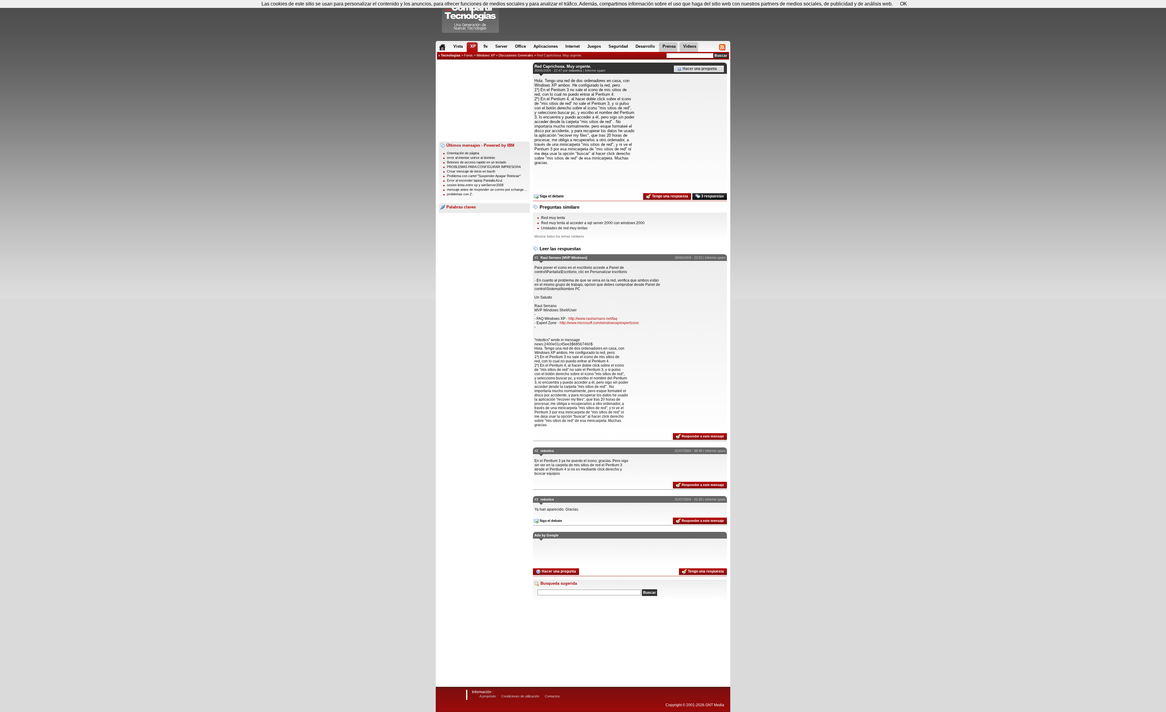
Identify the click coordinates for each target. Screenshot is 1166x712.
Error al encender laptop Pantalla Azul (474, 180)
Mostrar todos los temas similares (559, 236)
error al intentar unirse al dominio (471, 157)
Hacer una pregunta (699, 69)
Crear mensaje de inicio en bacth (471, 171)
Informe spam (595, 70)
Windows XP (485, 55)
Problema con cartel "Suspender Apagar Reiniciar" (484, 176)
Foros (468, 55)
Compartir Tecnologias (470, 18)
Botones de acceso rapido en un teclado (476, 162)
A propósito (487, 696)
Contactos (552, 696)
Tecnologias (450, 55)
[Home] (442, 47)
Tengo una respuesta (669, 196)
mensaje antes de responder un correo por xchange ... (487, 189)
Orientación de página (463, 153)
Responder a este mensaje (702, 436)
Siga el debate (551, 196)
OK (903, 3)
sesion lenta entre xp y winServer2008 (475, 185)
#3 (536, 499)
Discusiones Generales (516, 55)
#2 (536, 451)
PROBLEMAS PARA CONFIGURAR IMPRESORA (484, 167)
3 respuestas (712, 196)
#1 (536, 257)
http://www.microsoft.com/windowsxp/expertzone (599, 323)
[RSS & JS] (722, 47)
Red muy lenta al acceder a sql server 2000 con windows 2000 (593, 223)
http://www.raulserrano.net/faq (592, 319)
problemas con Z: (460, 194)
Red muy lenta (553, 218)
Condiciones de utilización (520, 696)
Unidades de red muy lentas (564, 228)
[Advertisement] (484, 101)
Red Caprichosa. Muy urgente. (559, 55)
